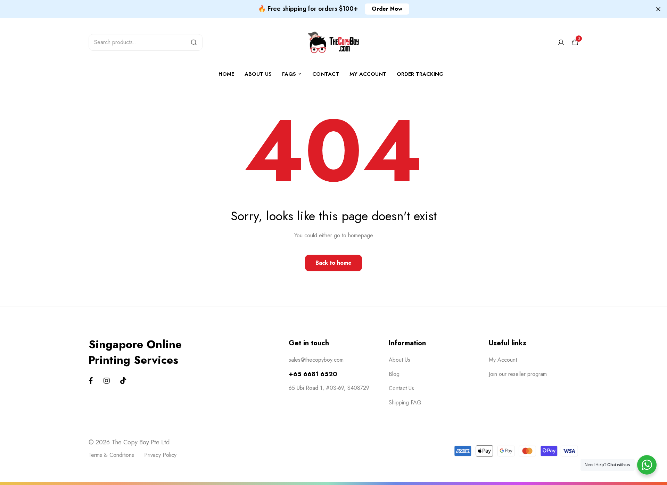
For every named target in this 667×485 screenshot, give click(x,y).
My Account (503, 360)
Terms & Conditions (111, 455)
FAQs (289, 74)
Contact (325, 74)
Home (226, 74)
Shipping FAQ (405, 402)
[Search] (194, 42)
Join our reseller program (518, 374)
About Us (258, 74)
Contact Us (401, 388)
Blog (394, 374)
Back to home (333, 263)
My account (367, 74)
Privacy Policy (160, 455)
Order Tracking (420, 74)
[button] (387, 9)
